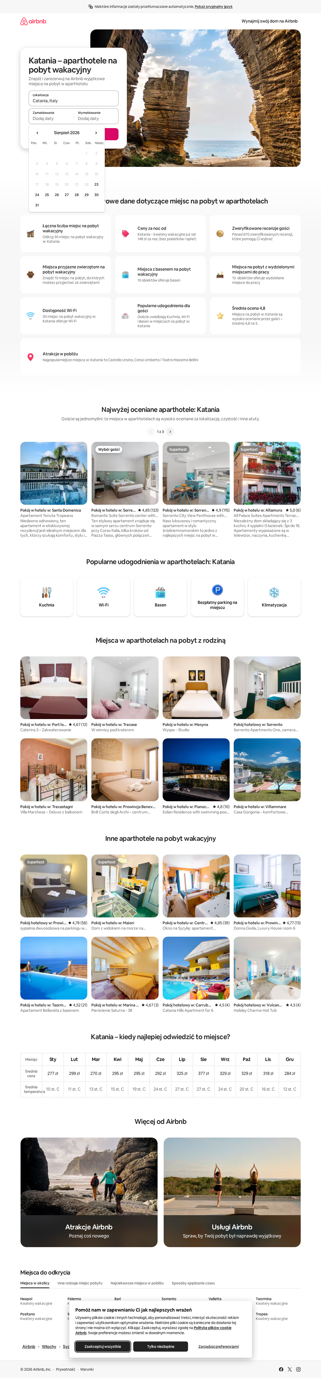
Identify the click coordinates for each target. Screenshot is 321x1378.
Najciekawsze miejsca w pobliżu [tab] (137, 1283)
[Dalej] (170, 432)
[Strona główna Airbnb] (33, 21)
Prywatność (65, 1369)
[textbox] (51, 118)
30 (96, 195)
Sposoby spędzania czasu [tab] (193, 1283)
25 (47, 195)
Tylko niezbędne (160, 1346)
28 (77, 195)
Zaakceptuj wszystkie (103, 1346)
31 (37, 205)
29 (87, 195)
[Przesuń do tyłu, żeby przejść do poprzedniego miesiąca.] (37, 132)
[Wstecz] (151, 432)
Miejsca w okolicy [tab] (34, 1283)
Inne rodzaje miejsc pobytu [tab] (80, 1283)
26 (57, 195)
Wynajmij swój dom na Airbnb (270, 21)
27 (67, 195)
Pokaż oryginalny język (214, 6)
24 (37, 195)
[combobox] (73, 101)
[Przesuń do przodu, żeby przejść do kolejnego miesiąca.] (95, 132)
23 (96, 184)
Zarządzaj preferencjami (218, 1346)
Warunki (87, 1369)
